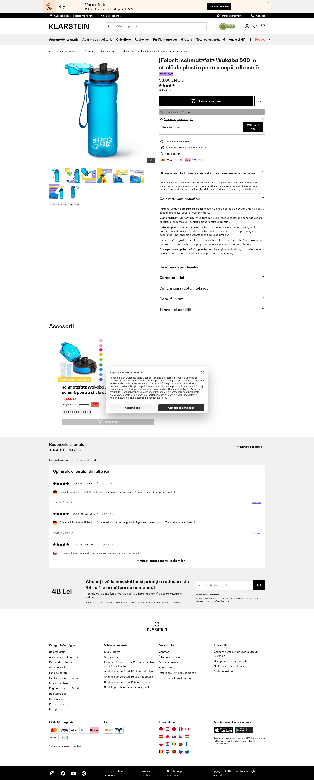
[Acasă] (53, 51)
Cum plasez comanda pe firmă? (233, 661)
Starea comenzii (169, 662)
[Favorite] (255, 26)
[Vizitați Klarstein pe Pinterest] (83, 773)
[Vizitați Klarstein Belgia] (161, 752)
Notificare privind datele (229, 666)
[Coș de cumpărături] (263, 26)
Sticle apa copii (108, 51)
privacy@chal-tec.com (218, 601)
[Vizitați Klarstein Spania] (161, 736)
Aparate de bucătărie (68, 51)
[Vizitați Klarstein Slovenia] (181, 752)
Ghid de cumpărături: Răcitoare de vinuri (129, 671)
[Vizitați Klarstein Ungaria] (187, 736)
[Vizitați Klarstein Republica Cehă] (181, 736)
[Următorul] (269, 39)
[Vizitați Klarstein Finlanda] (187, 744)
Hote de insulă (58, 667)
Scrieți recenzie (250, 446)
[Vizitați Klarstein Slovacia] (174, 736)
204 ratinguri (165, 90)
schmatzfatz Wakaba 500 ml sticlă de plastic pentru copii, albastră (155, 51)
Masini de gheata (59, 683)
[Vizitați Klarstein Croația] (167, 744)
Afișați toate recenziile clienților (162, 560)
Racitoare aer (57, 693)
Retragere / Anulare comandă (177, 672)
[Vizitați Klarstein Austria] (167, 729)
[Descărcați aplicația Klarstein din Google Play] (244, 730)
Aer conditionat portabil (63, 657)
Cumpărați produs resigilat (178, 119)
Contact (260, 15)
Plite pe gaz (56, 709)
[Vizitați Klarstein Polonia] (161, 744)
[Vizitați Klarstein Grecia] (187, 751)
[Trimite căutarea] (109, 26)
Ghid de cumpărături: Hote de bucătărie (129, 676)
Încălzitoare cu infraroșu (64, 678)
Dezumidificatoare (60, 662)
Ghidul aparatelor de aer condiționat (126, 687)
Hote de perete (58, 672)
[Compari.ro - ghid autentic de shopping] (227, 26)
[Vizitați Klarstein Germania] (161, 729)
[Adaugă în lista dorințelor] (259, 101)
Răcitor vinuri (57, 651)
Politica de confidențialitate (208, 595)
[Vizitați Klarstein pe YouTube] (73, 773)
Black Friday (112, 651)
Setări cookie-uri (224, 671)
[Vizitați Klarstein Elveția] (174, 729)
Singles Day (111, 657)
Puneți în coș (209, 101)
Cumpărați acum (219, 6)
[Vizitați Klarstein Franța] (181, 729)
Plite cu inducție (59, 704)
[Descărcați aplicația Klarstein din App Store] (223, 730)
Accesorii (90, 51)
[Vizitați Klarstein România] (174, 744)
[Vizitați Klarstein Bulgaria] (181, 744)
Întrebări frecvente (232, 15)
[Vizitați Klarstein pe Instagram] (52, 773)
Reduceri (261, 39)
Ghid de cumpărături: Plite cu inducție (127, 682)
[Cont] (247, 26)
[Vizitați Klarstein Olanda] (167, 752)
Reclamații (165, 667)
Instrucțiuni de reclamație (175, 678)
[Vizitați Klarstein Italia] (187, 729)
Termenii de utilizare (249, 741)
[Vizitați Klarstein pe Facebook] (63, 773)
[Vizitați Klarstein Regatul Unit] (167, 736)
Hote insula (56, 699)
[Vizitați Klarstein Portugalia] (174, 752)
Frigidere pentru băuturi (64, 688)
